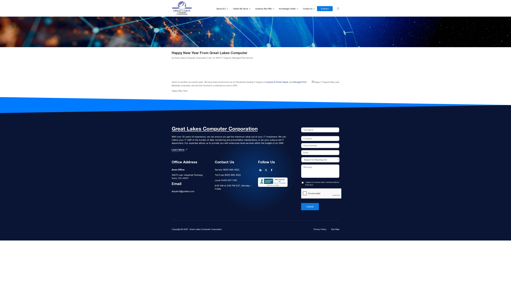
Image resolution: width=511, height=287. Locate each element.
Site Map (335, 229)
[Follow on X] (266, 170)
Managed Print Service (242, 58)
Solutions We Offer (263, 9)
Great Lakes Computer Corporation (190, 58)
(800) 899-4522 (232, 175)
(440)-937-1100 (229, 180)
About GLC (221, 9)
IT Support (226, 58)
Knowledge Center (287, 9)
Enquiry (325, 8)
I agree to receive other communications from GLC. (322, 183)
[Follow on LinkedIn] (260, 170)
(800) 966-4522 (231, 169)
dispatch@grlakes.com (183, 191)
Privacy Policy (320, 229)
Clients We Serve (240, 9)
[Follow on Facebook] (271, 170)
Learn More (178, 149)
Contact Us (307, 9)
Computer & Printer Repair (276, 82)
